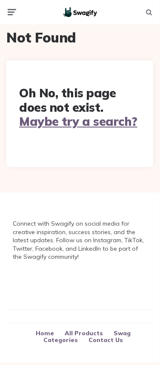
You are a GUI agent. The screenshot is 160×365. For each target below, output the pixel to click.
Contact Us (106, 340)
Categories (60, 340)
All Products (84, 333)
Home (45, 333)
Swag (122, 333)
